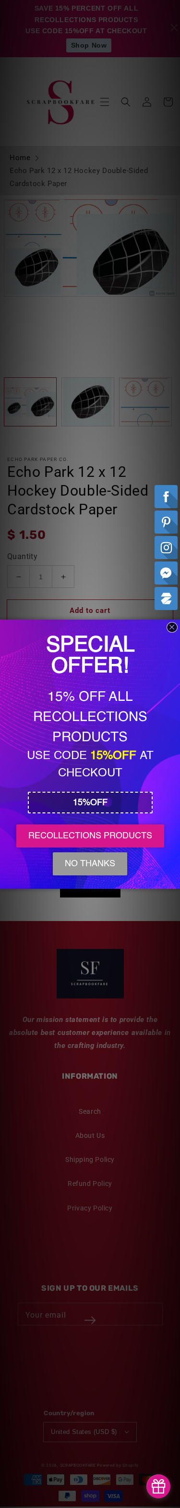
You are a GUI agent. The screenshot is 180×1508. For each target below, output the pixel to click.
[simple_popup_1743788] (158, 1486)
